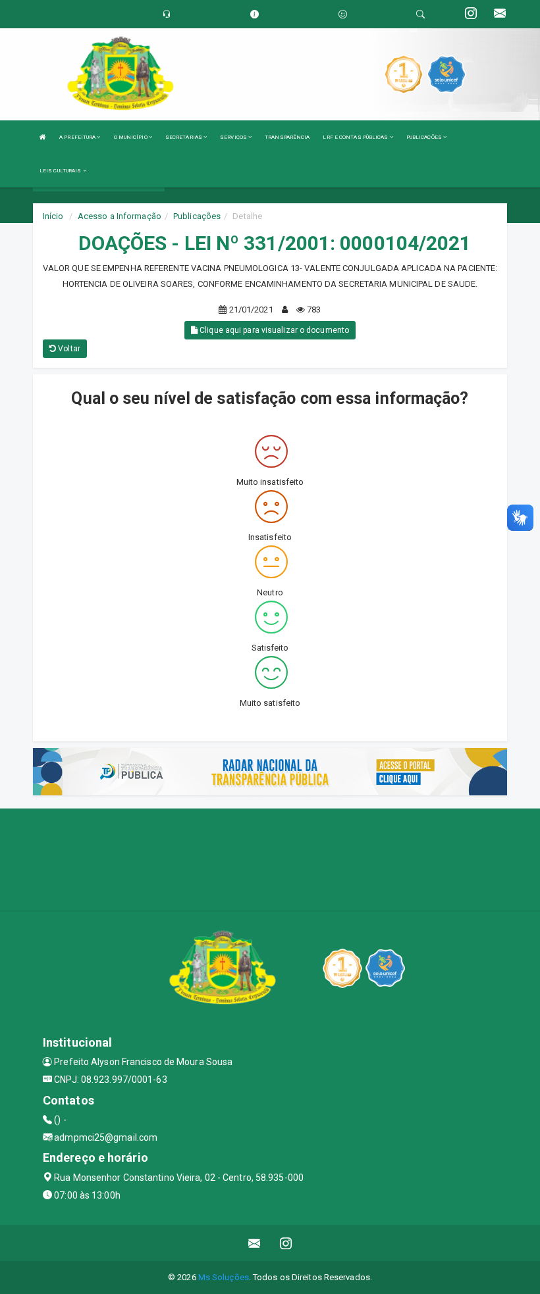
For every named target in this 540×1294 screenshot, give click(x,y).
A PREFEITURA (78, 137)
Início (53, 216)
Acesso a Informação (119, 216)
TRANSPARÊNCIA (287, 137)
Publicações (197, 216)
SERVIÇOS (234, 137)
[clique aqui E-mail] (254, 1243)
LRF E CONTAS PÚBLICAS (356, 137)
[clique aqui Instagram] (286, 1243)
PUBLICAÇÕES (424, 137)
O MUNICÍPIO (131, 137)
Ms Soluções (223, 1277)
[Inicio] (43, 137)
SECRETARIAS (184, 137)
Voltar (68, 348)
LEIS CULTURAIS (61, 171)
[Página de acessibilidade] (342, 14)
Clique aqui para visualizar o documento (273, 330)
